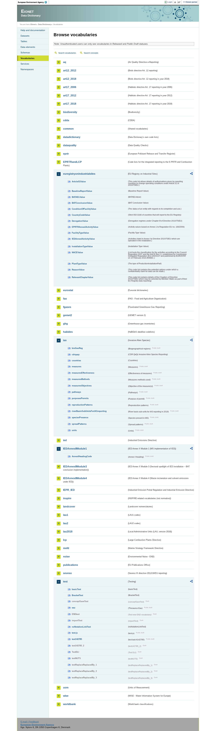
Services (25, 63)
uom (65, 687)
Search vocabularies (67, 53)
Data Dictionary (44, 24)
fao (65, 298)
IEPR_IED (69, 490)
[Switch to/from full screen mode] (180, 2)
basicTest (76, 589)
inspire (67, 498)
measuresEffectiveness (83, 373)
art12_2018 (69, 79)
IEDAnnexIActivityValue (83, 239)
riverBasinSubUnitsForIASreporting (89, 411)
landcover (69, 506)
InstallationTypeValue (82, 246)
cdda (66, 120)
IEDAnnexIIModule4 (75, 478)
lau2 (65, 523)
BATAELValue (78, 197)
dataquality (69, 145)
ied (65, 440)
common (68, 128)
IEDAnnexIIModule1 (75, 448)
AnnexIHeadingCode (82, 456)
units (74, 430)
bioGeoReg (77, 348)
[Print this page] (175, 2)
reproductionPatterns (82, 405)
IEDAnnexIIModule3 (75, 466)
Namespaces (27, 69)
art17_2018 (69, 103)
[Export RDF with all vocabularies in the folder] (191, 174)
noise (66, 556)
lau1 (65, 515)
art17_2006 (69, 87)
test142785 (77, 639)
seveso (67, 573)
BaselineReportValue (82, 191)
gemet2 (67, 315)
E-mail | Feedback (30, 721)
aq (64, 62)
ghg (65, 323)
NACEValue (77, 252)
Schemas (25, 52)
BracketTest (77, 595)
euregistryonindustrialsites (79, 173)
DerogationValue (80, 221)
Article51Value (79, 181)
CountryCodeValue (81, 215)
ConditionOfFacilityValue (84, 209)
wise (65, 695)
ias (65, 340)
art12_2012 (69, 70)
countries (76, 360)
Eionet (33, 24)
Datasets (25, 35)
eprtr (66, 153)
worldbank (69, 704)
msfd (66, 548)
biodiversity (70, 112)
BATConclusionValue (82, 203)
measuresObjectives (82, 385)
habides (68, 332)
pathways (76, 392)
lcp (65, 540)
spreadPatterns (79, 424)
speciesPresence (80, 417)
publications (70, 565)
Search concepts (91, 53)
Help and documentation (33, 30)
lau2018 (67, 531)
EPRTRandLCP (72, 162)
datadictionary (71, 137)
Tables (24, 41)
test (65, 581)
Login (169, 2)
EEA (33, 2)
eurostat (68, 290)
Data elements (28, 47)
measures (76, 366)
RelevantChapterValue (82, 277)
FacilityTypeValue (80, 233)
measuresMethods (81, 379)
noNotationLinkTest (81, 627)
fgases (67, 307)
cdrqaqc (76, 354)
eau (73, 607)
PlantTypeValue (79, 263)
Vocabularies (27, 58)
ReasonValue (78, 270)
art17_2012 (69, 95)
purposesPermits (80, 398)
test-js (75, 633)
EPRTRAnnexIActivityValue (85, 227)
